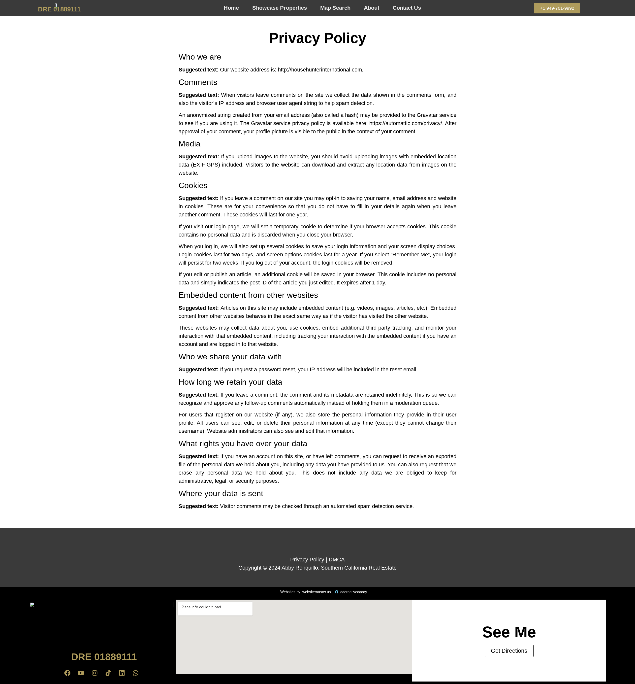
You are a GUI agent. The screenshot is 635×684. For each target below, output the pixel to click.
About (371, 8)
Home (231, 8)
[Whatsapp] (135, 673)
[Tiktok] (108, 673)
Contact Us (407, 8)
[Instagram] (95, 673)
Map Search (335, 8)
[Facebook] (67, 673)
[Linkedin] (122, 673)
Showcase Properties (279, 8)
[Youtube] (81, 673)
